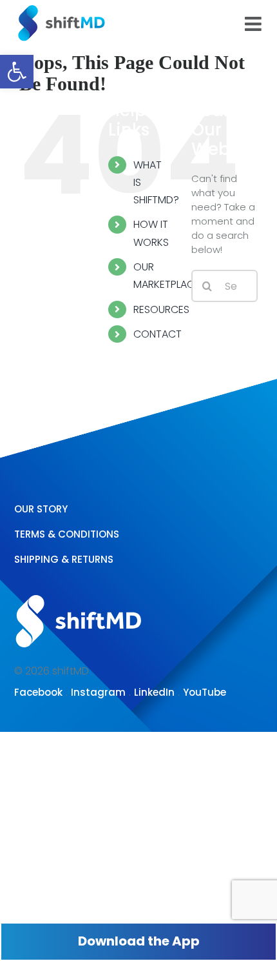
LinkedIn (154, 692)
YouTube (204, 692)
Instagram (98, 692)
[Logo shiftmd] (78, 593)
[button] (16, 71)
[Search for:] (224, 285)
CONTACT (157, 334)
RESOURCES (161, 309)
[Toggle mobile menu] (254, 24)
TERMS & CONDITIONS (66, 534)
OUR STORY (41, 509)
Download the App (139, 941)
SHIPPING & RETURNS (63, 559)
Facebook (38, 692)
